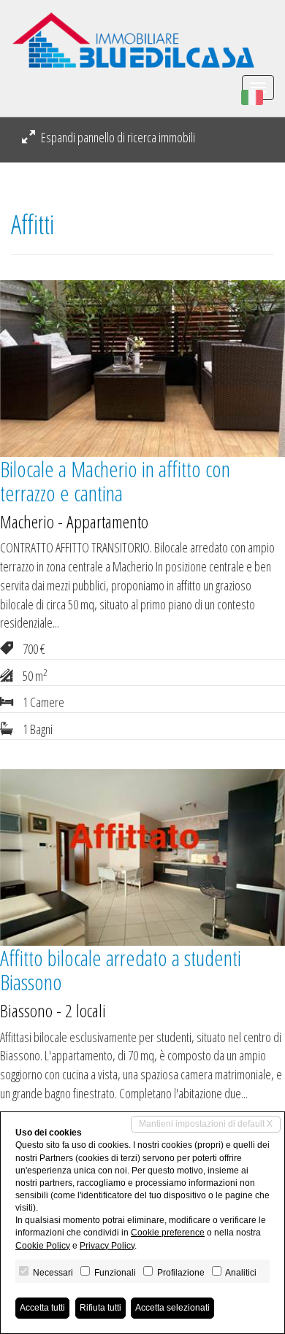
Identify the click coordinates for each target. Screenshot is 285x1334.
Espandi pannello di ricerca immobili (117, 137)
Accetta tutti (42, 1308)
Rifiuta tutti (100, 1308)
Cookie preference (168, 1232)
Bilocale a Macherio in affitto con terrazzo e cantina (115, 481)
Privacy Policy (107, 1246)
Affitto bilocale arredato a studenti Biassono (120, 970)
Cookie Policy (42, 1246)
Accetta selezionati (172, 1308)
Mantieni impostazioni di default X (206, 1124)
